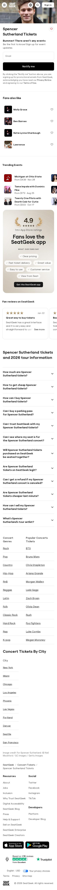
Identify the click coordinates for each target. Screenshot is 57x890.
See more (39, 329)
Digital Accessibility (13, 803)
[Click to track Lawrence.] (51, 144)
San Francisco (11, 742)
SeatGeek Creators (13, 835)
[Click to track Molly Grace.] (51, 109)
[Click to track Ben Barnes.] (51, 121)
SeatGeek (8, 764)
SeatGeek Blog (11, 808)
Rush (29, 614)
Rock (6, 548)
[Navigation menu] (4, 5)
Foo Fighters (33, 623)
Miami (6, 675)
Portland (8, 717)
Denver (7, 725)
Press (6, 814)
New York (8, 667)
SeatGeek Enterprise (14, 829)
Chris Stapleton (35, 564)
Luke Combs (33, 631)
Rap (5, 631)
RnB (5, 581)
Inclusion (7, 793)
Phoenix (7, 700)
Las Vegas (8, 709)
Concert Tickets (26, 764)
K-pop (6, 639)
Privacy (16, 876)
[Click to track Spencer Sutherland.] (51, 29)
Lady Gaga (32, 589)
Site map (27, 876)
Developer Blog (37, 819)
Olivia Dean (32, 606)
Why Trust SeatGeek (14, 798)
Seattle (7, 734)
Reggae (7, 589)
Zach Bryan (32, 598)
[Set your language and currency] (30, 5)
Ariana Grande (34, 573)
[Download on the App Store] (13, 845)
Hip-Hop (8, 573)
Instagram (34, 793)
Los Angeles (9, 692)
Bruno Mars (32, 556)
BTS (28, 548)
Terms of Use (29, 83)
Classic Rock (10, 614)
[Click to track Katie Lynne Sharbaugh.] (51, 132)
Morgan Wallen (35, 581)
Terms (6, 876)
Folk (5, 606)
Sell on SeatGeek (12, 824)
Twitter (32, 782)
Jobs (5, 787)
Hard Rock (9, 623)
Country (7, 564)
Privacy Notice (44, 80)
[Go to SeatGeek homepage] (12, 5)
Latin (6, 598)
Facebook (34, 787)
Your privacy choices (39, 871)
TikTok (32, 798)
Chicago (7, 684)
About (6, 782)
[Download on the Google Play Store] (37, 845)
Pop (5, 556)
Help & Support (11, 819)
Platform (33, 813)
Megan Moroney (35, 639)
